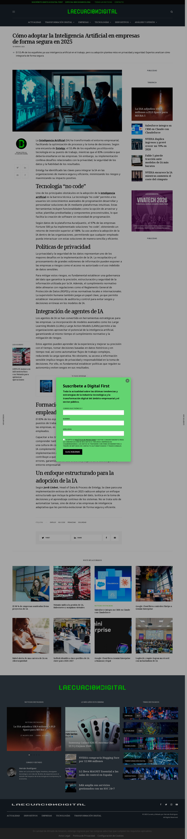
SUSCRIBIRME (72, 451)
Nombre (66, 419)
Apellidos (67, 429)
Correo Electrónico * (73, 408)
